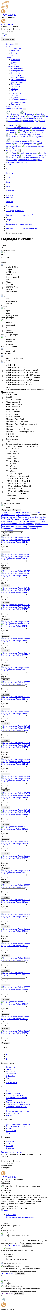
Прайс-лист (11, 1131)
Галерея (9, 173)
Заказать (5, 552)
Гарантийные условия (15, 1126)
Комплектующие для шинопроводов (21, 228)
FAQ (8, 182)
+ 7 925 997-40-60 (8, 24)
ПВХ (8, 46)
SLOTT (14, 91)
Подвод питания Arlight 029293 (14, 829)
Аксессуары (11, 125)
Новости (9, 195)
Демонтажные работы (15, 1102)
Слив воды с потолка (15, 1095)
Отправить (27, 1245)
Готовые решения (14, 109)
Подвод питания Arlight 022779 (14, 640)
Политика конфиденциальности (20, 1217)
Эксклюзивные (12, 66)
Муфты (9, 219)
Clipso (13, 64)
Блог (8, 186)
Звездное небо (17, 68)
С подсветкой (12, 95)
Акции (9, 164)
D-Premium (15, 60)
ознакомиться (14, 1245)
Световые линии (18, 102)
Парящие (15, 97)
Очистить (16, 510)
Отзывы (9, 177)
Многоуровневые (18, 80)
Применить (6, 510)
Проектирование (13, 1109)
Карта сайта (11, 1215)
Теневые (14, 89)
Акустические (17, 82)
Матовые (15, 51)
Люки (8, 1091)
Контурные (16, 104)
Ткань (8, 57)
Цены (8, 169)
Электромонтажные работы (18, 1104)
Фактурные (16, 55)
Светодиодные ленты (15, 211)
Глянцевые (15, 53)
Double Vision (17, 73)
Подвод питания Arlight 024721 (14, 730)
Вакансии (10, 191)
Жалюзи (9, 1100)
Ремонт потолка (13, 1093)
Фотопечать (16, 93)
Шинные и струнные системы (19, 224)
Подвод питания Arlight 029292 (14, 916)
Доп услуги (11, 150)
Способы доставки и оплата (18, 1124)
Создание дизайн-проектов (17, 1111)
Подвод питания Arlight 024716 (14, 542)
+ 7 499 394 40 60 (8, 15)
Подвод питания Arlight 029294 (14, 1004)
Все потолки (11, 1083)
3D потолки (16, 86)
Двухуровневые (17, 71)
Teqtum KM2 (16, 75)
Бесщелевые (16, 84)
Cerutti (13, 62)
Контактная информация (11, 1152)
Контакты (10, 197)
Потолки (10, 44)
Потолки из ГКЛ (13, 106)
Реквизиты (10, 1141)
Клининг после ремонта (16, 1098)
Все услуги (11, 1115)
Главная (9, 202)
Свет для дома (12, 206)
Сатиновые (16, 48)
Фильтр (5, 535)
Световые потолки (19, 100)
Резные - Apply (17, 77)
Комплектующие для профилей (19, 215)
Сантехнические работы (16, 1107)
